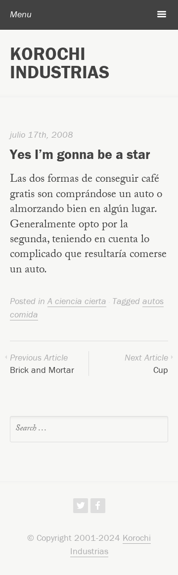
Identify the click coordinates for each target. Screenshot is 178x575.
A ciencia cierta (76, 301)
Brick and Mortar (42, 363)
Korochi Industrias (59, 62)
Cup (146, 363)
